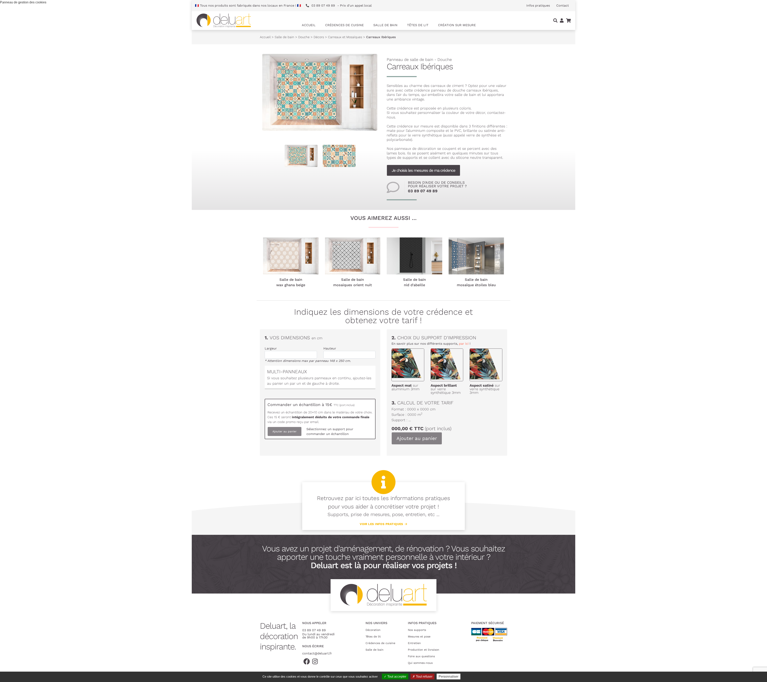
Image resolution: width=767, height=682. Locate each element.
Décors (319, 37)
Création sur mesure (457, 25)
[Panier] (568, 20)
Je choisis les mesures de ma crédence (423, 170)
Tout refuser (423, 676)
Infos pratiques (538, 5)
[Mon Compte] (562, 20)
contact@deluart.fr (317, 653)
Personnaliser (448, 676)
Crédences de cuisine (380, 643)
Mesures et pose (419, 636)
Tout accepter (396, 676)
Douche (304, 37)
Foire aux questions (421, 656)
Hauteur (329, 348)
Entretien (414, 643)
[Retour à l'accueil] (224, 20)
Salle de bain (284, 37)
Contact (562, 5)
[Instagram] (315, 661)
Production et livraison (423, 649)
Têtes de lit (373, 636)
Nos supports (417, 629)
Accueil (309, 25)
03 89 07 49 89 (422, 191)
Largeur (271, 348)
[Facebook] (306, 661)
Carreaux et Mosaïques (345, 37)
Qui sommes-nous (420, 662)
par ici (464, 343)
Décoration (373, 629)
